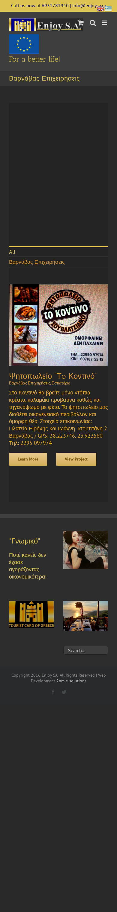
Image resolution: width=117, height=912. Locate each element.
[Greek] (108, 8)
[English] (101, 8)
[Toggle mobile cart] (81, 23)
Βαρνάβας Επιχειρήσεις (37, 261)
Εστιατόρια (61, 383)
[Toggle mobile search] (93, 23)
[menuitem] (58, 251)
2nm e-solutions (71, 681)
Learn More (28, 459)
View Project (76, 459)
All (12, 251)
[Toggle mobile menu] (105, 23)
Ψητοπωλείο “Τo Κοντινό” (53, 376)
